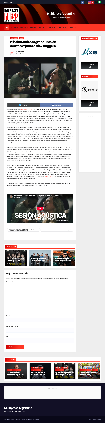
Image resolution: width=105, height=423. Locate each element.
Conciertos (64, 367)
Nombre (9, 316)
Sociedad (52, 27)
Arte (42, 367)
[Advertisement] (89, 143)
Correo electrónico (12, 326)
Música (32, 27)
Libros (9, 370)
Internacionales (17, 370)
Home (89, 419)
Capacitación (35, 367)
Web (7, 336)
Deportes (23, 27)
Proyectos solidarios (85, 370)
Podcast (62, 27)
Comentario (10, 282)
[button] (99, 27)
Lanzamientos (14, 38)
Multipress (21, 51)
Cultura (14, 27)
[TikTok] (96, 2)
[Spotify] (99, 2)
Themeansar (35, 419)
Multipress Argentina (61, 14)
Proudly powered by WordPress (12, 419)
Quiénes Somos (73, 27)
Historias (42, 27)
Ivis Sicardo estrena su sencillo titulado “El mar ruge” (56, 230)
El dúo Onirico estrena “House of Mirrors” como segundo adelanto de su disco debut (22, 230)
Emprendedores (36, 370)
